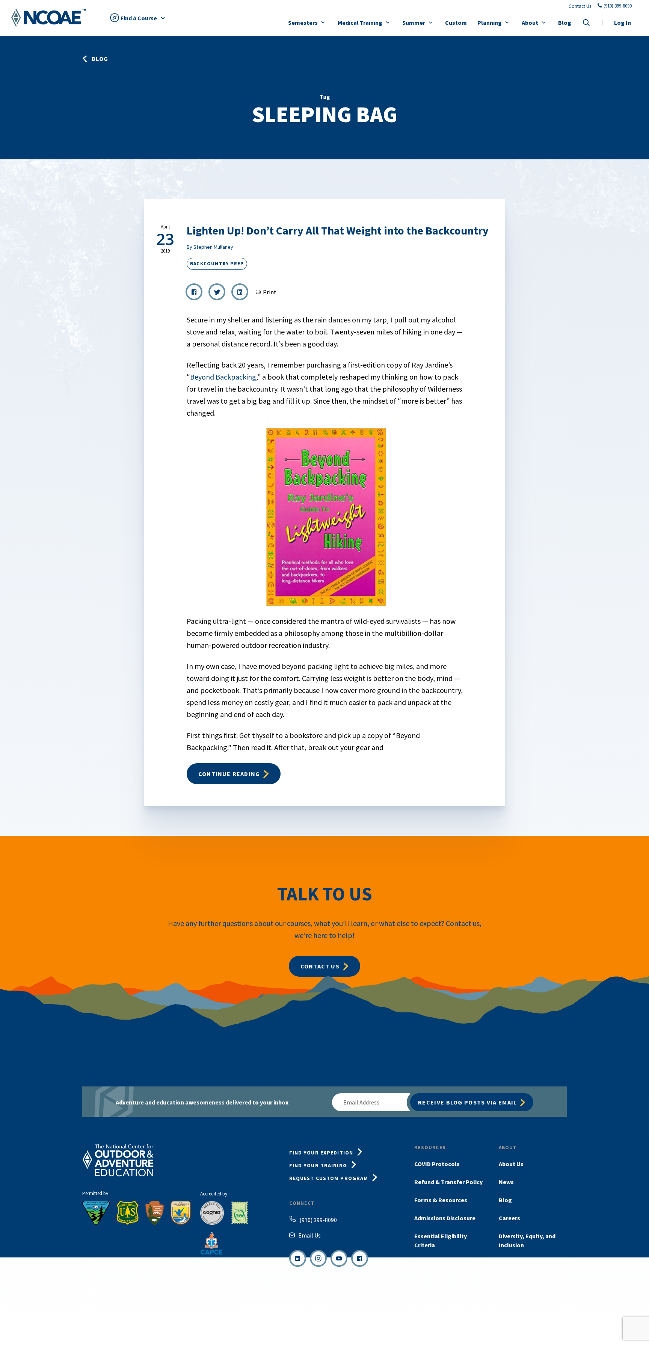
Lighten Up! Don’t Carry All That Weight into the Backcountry (338, 230)
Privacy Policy (447, 1325)
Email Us (309, 1235)
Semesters (303, 22)
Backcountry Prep (217, 263)
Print (269, 292)
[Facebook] (359, 1258)
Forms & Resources (440, 1200)
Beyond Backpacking (223, 376)
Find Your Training (318, 1165)
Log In (622, 22)
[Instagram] (318, 1258)
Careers (509, 1218)
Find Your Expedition (321, 1152)
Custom (456, 22)
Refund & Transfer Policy (448, 1182)
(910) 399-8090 (618, 6)
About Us (511, 1164)
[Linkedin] (297, 1258)
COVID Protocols (437, 1164)
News (506, 1182)
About (530, 22)
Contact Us (580, 6)
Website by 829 (553, 1325)
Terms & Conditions (403, 1325)
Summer (413, 22)
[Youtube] (339, 1258)
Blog (564, 22)
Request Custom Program (328, 1178)
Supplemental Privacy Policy (500, 1325)
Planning (489, 22)
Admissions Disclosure (444, 1218)
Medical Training (360, 22)
